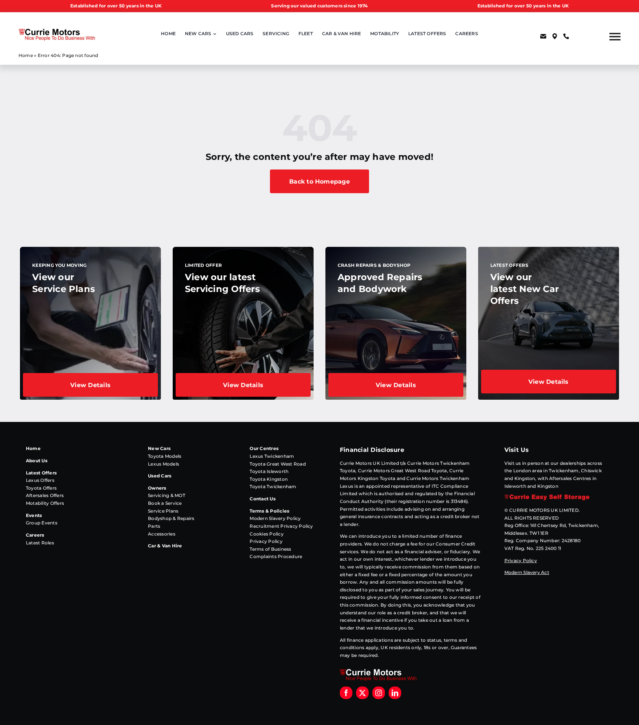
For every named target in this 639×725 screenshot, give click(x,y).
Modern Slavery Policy (275, 518)
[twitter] (362, 693)
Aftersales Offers (45, 495)
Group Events (41, 523)
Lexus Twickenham (272, 456)
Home (25, 55)
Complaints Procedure (276, 556)
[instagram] (378, 693)
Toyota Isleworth (269, 471)
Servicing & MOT (166, 495)
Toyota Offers (41, 488)
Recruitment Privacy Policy (281, 526)
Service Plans (163, 511)
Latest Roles (40, 543)
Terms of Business (270, 549)
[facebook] (346, 693)
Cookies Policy (266, 534)
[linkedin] (395, 693)
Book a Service (165, 503)
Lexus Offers (40, 480)
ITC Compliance (450, 486)
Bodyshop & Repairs (171, 518)
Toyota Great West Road (277, 464)
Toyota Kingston (269, 479)
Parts (154, 526)
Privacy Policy (266, 541)
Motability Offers (45, 503)
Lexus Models (163, 464)
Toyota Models (164, 456)
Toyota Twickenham (273, 486)
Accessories (161, 534)
